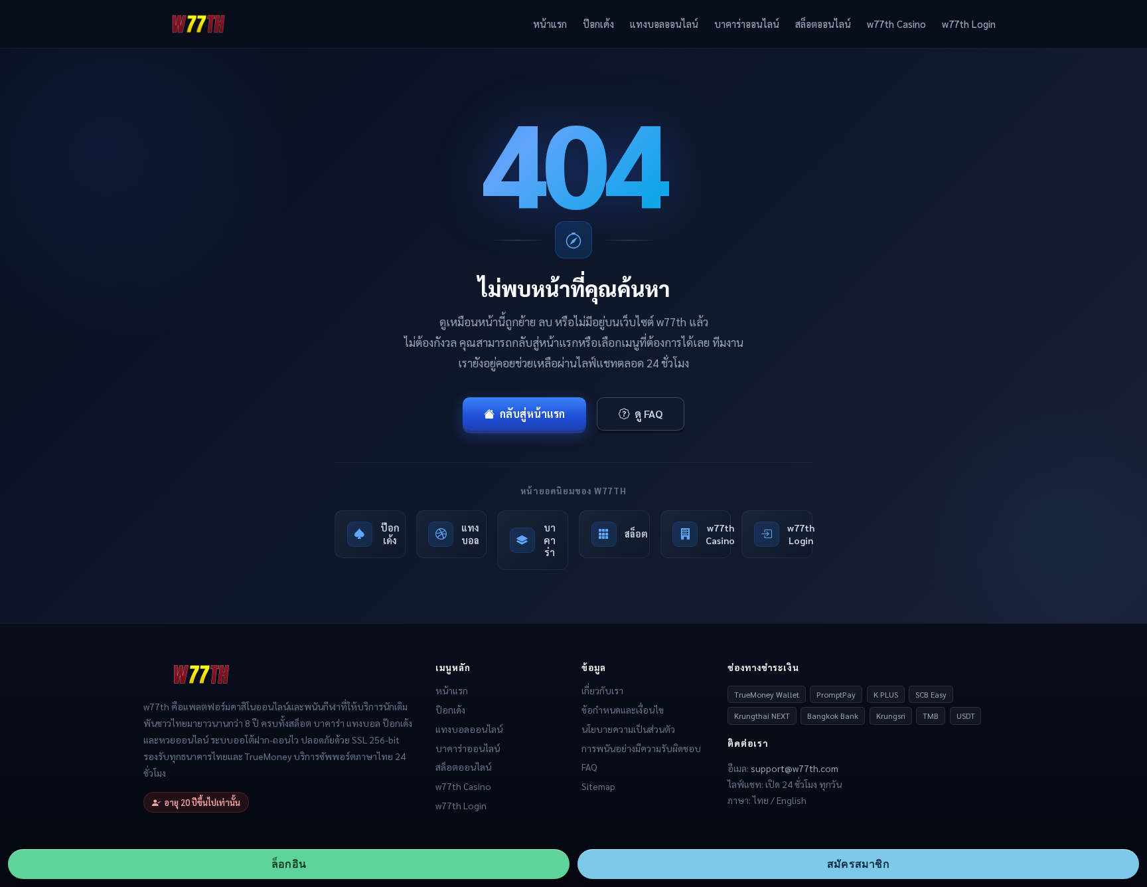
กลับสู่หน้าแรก (532, 414)
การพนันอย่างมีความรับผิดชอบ (641, 748)
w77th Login (969, 23)
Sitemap (598, 786)
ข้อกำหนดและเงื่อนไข (622, 710)
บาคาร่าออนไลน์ (746, 23)
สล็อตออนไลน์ (823, 23)
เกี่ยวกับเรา (602, 690)
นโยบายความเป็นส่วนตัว (628, 729)
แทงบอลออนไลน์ (664, 23)
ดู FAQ (648, 414)
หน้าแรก (550, 23)
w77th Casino (896, 23)
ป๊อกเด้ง (598, 23)
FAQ (589, 767)
